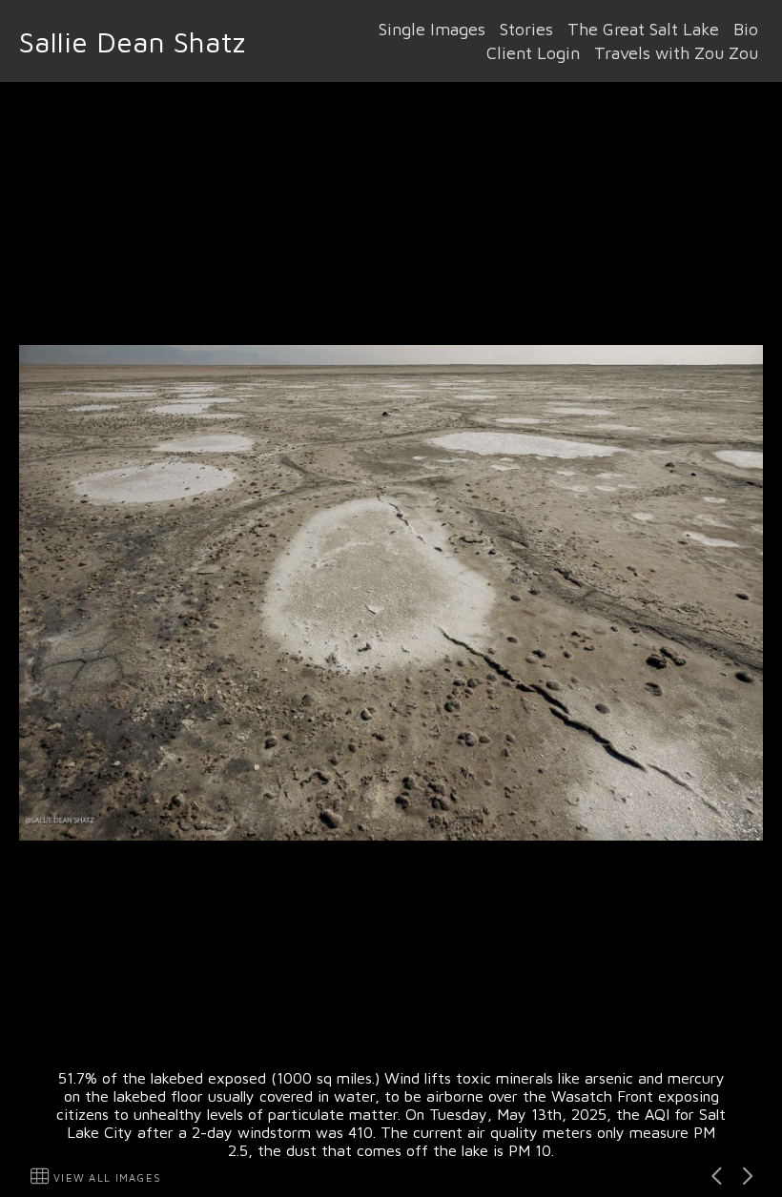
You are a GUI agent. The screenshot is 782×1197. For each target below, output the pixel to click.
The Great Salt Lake (643, 29)
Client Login (533, 53)
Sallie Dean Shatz (132, 41)
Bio (745, 29)
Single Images (432, 29)
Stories (526, 29)
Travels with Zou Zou (676, 53)
